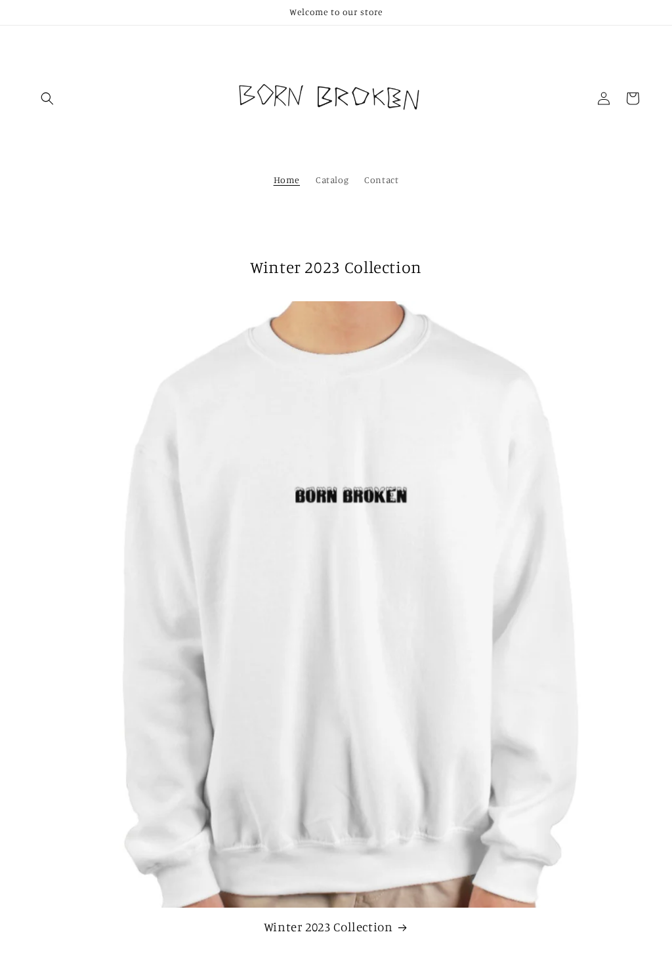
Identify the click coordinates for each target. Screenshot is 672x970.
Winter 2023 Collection (328, 926)
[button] (47, 98)
